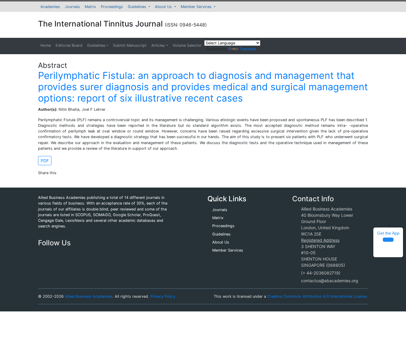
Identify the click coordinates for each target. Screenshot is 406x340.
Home (45, 45)
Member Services (197, 6)
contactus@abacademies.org (329, 280)
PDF (45, 160)
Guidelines (137, 6)
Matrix (90, 6)
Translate (248, 49)
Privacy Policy (162, 296)
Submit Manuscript (130, 45)
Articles (158, 45)
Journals (72, 6)
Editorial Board (69, 45)
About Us (164, 6)
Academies (50, 6)
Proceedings (112, 6)
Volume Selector (187, 45)
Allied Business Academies (88, 296)
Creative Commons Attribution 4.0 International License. (317, 296)
